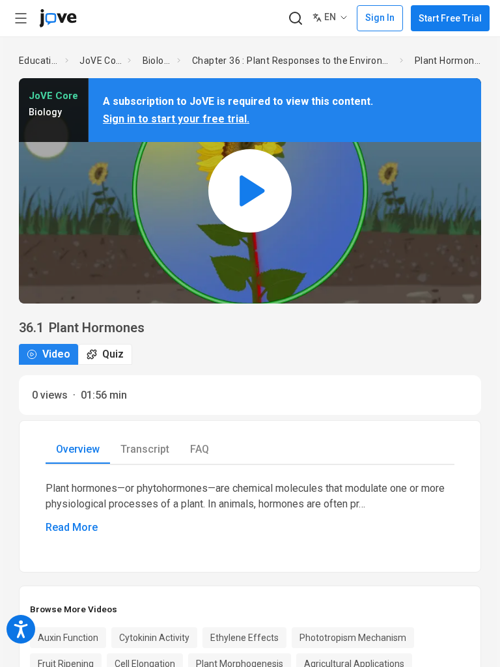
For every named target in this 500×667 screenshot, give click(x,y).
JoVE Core (100, 60)
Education (39, 60)
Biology (158, 60)
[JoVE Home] (58, 18)
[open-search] (295, 18)
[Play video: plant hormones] (250, 190)
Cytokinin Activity (154, 637)
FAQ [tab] (199, 449)
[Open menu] (20, 18)
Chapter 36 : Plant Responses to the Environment (293, 60)
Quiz (113, 354)
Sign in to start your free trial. (176, 119)
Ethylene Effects (244, 637)
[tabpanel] (250, 508)
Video (56, 354)
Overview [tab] (78, 449)
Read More (72, 527)
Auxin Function (68, 637)
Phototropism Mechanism (352, 637)
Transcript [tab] (144, 449)
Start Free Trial (450, 18)
